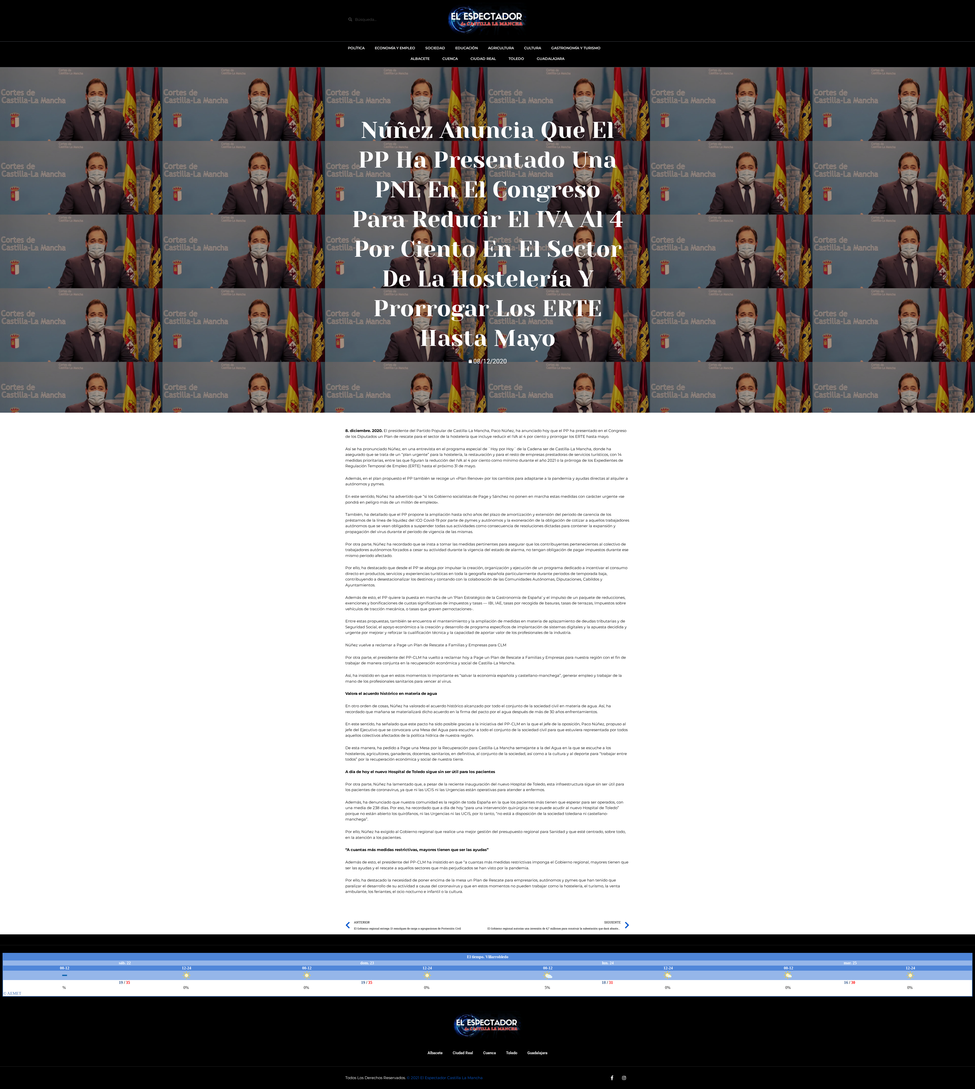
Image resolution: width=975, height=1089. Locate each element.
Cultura (532, 48)
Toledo (511, 1053)
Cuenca (489, 1053)
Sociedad (435, 48)
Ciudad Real (463, 1053)
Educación (466, 48)
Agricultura (501, 48)
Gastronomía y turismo (575, 48)
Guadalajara (537, 1053)
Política (356, 48)
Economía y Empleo (395, 48)
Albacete (435, 1053)
